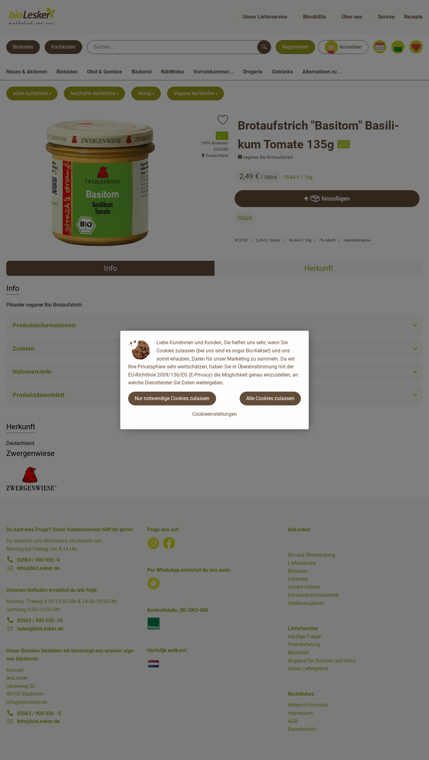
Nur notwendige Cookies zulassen (172, 398)
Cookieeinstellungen (214, 414)
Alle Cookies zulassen (270, 398)
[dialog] (214, 380)
